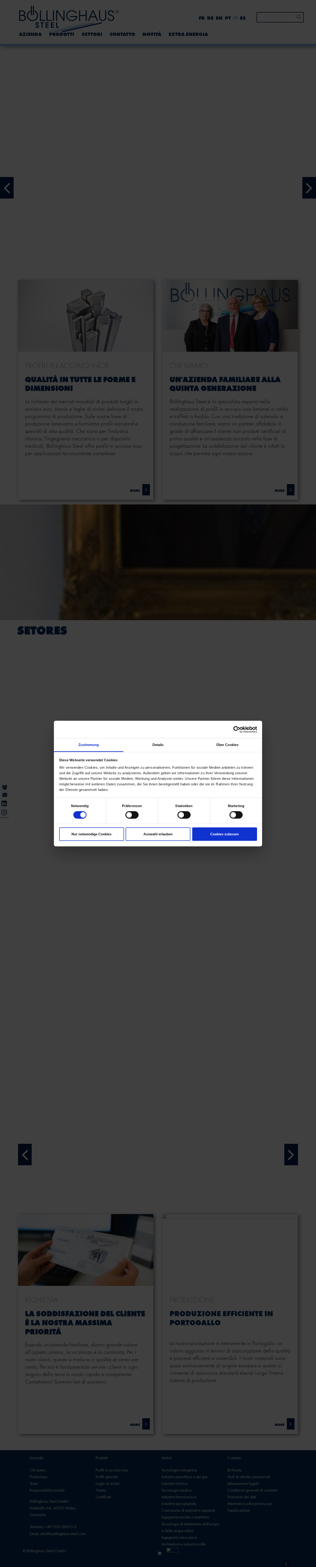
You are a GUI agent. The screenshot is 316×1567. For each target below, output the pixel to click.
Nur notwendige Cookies (91, 834)
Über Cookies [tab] (227, 745)
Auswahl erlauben (158, 834)
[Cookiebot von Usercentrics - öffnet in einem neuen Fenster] (237, 729)
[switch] (132, 814)
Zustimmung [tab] (88, 745)
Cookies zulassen (224, 834)
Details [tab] (158, 745)
